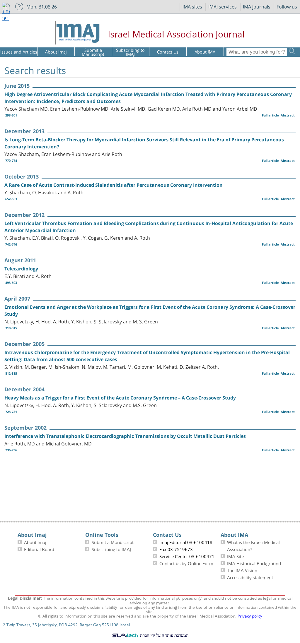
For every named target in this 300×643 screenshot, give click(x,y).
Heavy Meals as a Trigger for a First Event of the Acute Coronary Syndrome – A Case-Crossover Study (120, 398)
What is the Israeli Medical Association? (253, 545)
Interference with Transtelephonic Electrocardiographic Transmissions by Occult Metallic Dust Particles (125, 436)
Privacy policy (250, 615)
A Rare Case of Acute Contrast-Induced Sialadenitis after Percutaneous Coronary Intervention (113, 185)
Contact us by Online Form (186, 562)
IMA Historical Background (254, 562)
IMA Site (235, 555)
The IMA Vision (242, 569)
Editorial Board (39, 548)
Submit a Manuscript (113, 541)
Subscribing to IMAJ (111, 548)
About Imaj (35, 541)
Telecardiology (21, 268)
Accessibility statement (250, 576)
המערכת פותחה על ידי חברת (164, 635)
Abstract (288, 115)
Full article (270, 115)
